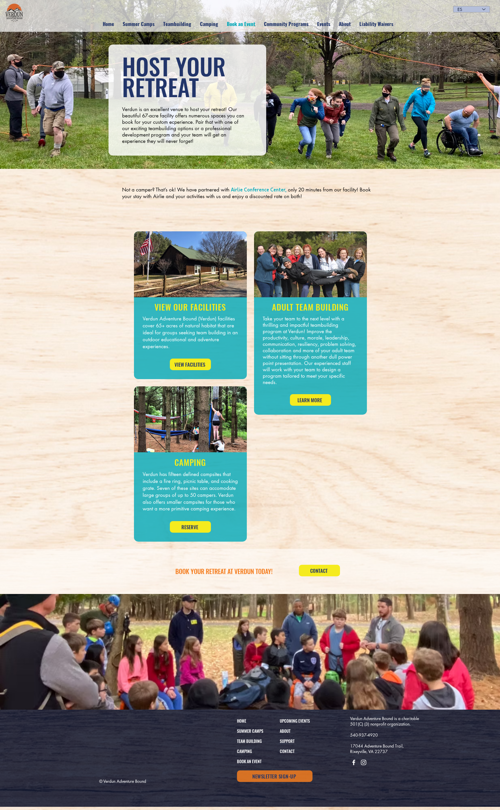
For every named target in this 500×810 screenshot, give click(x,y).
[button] (344, 24)
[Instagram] (363, 762)
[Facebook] (353, 762)
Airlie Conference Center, (258, 189)
